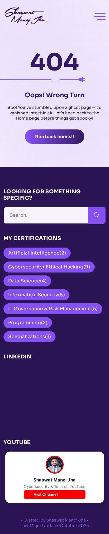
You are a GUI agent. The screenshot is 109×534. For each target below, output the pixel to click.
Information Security (36, 295)
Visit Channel (46, 494)
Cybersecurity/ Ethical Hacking (49, 267)
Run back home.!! (54, 136)
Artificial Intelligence (37, 253)
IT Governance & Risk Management (53, 309)
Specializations (29, 336)
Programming (27, 323)
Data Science (27, 281)
